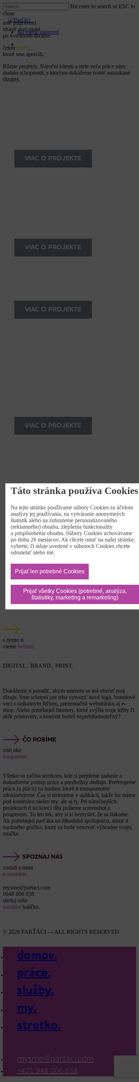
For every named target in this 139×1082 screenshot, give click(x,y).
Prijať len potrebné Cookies (49, 571)
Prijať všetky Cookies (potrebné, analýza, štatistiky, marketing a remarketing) (75, 594)
